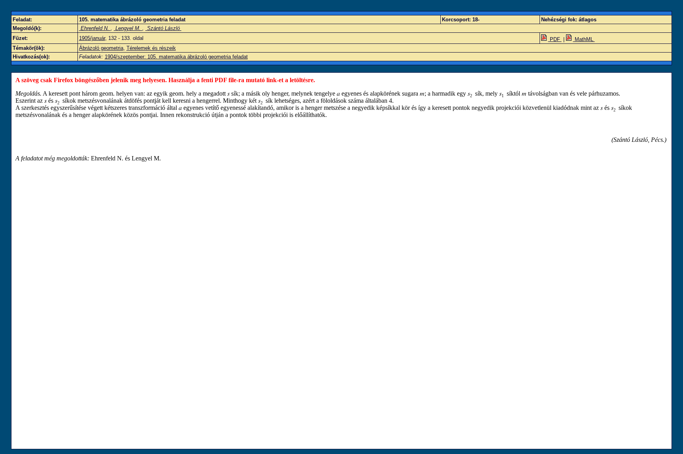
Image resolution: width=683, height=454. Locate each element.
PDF (555, 39)
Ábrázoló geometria (101, 48)
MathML (584, 39)
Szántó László (163, 28)
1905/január (92, 38)
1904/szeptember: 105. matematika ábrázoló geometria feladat (176, 57)
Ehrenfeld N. (95, 28)
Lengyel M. (128, 28)
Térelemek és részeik (151, 48)
